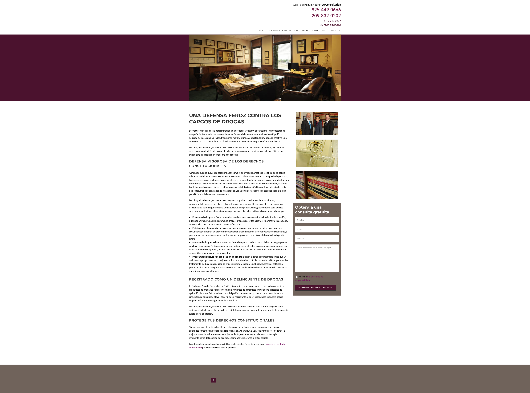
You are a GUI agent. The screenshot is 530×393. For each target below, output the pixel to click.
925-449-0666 (326, 9)
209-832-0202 (326, 15)
